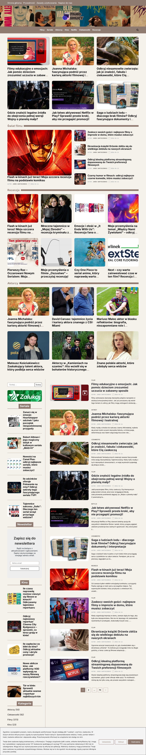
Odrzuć (121, 742)
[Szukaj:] (21, 385)
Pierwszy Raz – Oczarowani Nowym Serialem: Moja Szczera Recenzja (20, 274)
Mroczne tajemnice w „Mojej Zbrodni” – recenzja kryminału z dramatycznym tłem (55, 230)
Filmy (42, 30)
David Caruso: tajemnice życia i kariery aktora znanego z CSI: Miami (72, 322)
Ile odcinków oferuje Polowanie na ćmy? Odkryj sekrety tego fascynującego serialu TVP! (31, 487)
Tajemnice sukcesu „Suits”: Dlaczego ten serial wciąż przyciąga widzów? (32, 510)
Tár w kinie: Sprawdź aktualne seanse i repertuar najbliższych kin (32, 691)
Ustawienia (106, 742)
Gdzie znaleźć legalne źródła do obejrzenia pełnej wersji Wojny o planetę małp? (26, 116)
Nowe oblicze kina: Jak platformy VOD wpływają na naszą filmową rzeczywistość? (31, 670)
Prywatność (29, 3)
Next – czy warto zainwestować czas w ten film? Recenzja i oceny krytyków (122, 274)
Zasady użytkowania (47, 3)
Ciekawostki (84, 30)
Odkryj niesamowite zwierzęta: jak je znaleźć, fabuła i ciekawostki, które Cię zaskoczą (117, 73)
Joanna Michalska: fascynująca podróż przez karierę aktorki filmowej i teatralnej (69, 73)
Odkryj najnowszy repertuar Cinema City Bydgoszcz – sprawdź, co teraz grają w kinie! (30, 626)
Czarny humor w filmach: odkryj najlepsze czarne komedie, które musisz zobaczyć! (111, 177)
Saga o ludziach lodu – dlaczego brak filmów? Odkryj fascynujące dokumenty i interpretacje (117, 117)
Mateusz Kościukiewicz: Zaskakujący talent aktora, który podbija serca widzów (25, 366)
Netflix (74, 30)
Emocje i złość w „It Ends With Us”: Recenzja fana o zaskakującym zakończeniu (87, 232)
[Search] (138, 30)
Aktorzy (59, 30)
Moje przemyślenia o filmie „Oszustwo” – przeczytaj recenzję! (55, 273)
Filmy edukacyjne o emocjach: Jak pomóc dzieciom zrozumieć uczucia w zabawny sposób (28, 73)
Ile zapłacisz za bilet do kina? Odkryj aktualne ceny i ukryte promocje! (31, 649)
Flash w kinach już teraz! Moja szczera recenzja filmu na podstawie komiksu (39, 178)
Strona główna (14, 3)
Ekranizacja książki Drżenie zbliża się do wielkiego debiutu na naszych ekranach (110, 147)
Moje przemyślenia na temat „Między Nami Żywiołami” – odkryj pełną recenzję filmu (122, 230)
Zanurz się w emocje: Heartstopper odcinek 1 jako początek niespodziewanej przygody (32, 420)
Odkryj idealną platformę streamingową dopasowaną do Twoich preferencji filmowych (109, 162)
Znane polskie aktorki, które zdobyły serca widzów (115, 364)
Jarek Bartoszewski (20, 184)
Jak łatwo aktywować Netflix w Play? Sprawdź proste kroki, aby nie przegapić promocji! (73, 116)
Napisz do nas (65, 3)
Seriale (50, 30)
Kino (67, 30)
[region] (73, 741)
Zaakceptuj (135, 742)
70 (100, 690)
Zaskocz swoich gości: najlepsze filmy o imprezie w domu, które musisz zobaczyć (110, 133)
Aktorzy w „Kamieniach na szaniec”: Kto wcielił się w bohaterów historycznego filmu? (70, 367)
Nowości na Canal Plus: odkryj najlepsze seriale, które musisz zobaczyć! (32, 463)
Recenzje (96, 30)
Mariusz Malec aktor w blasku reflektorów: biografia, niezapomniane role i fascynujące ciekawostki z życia (117, 325)
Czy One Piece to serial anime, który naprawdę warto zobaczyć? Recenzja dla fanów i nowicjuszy (89, 276)
